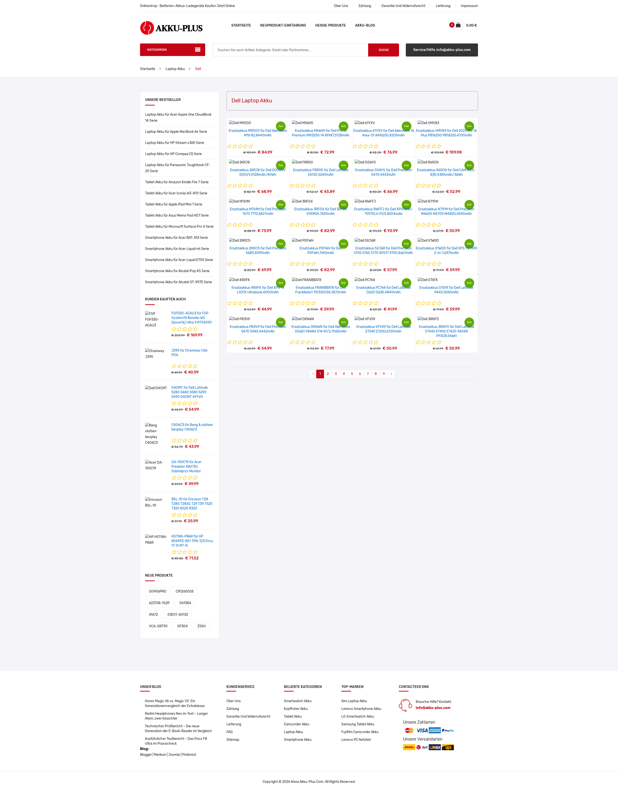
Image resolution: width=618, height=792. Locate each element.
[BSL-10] (156, 503)
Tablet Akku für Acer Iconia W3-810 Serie (176, 193)
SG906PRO (157, 591)
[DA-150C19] (156, 465)
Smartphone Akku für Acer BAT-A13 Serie (176, 238)
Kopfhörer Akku (296, 709)
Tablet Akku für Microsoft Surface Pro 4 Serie (179, 227)
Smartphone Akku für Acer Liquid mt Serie (177, 249)
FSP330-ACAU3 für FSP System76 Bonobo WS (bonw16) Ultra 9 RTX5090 (191, 318)
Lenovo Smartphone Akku (361, 709)
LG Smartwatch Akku (357, 716)
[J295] (156, 354)
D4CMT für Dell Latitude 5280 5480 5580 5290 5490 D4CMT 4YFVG (189, 392)
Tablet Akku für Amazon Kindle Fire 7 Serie (177, 182)
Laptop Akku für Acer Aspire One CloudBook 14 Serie (178, 118)
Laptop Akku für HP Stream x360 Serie (174, 143)
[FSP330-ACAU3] (156, 320)
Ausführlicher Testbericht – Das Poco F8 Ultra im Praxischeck (176, 741)
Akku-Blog (365, 25)
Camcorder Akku (296, 724)
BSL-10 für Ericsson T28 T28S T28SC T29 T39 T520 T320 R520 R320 (191, 503)
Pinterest (189, 755)
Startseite (241, 25)
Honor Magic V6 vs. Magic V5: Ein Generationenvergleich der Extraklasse (175, 703)
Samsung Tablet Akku (357, 724)
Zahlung (364, 6)
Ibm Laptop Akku (354, 701)
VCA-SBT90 (158, 626)
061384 (185, 603)
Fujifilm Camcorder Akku (360, 732)
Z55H (201, 626)
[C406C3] (156, 434)
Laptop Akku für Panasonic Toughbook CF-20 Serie (178, 168)
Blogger (146, 755)
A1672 (153, 615)
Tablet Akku (293, 716)
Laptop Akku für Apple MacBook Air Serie (176, 132)
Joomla (174, 755)
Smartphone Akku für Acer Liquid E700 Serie (179, 260)
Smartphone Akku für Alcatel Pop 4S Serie (177, 271)
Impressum (469, 6)
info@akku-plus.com (433, 708)
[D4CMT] (156, 388)
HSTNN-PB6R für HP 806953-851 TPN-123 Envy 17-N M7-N (192, 541)
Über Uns (341, 6)
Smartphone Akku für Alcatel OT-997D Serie (178, 282)
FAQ (229, 732)
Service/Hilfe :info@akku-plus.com (442, 50)
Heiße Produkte (330, 25)
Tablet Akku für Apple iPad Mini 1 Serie (173, 204)
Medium (160, 755)
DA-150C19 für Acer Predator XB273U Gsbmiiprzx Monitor (186, 466)
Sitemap (232, 740)
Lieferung (443, 6)
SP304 (182, 626)
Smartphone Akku (297, 740)
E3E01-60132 (178, 615)
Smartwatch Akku (297, 701)
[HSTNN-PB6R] (156, 540)
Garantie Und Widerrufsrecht (403, 6)
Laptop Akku (175, 69)
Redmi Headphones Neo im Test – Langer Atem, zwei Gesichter (176, 716)
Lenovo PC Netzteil (356, 740)
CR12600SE (185, 591)
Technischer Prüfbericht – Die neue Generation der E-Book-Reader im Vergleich (178, 728)
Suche (384, 50)
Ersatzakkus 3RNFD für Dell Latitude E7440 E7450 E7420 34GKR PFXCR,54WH (446, 331)
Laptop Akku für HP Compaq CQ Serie (173, 154)
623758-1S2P (159, 603)
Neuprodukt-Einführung (283, 25)
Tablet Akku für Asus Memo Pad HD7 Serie (177, 215)
